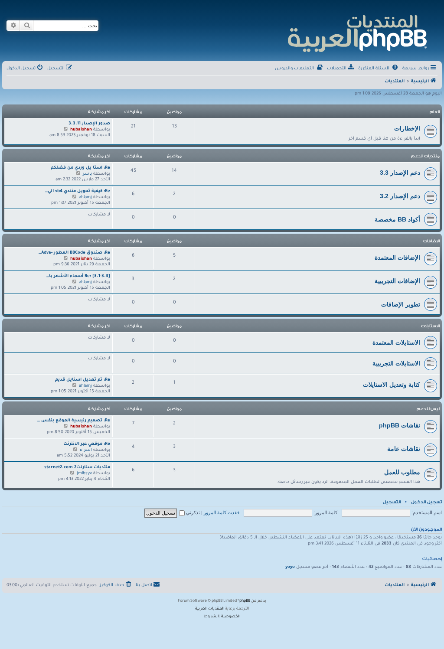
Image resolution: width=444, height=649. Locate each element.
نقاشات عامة (403, 448)
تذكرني (192, 512)
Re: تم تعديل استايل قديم (82, 380)
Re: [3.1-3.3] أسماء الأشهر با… (78, 276)
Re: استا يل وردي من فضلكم (80, 168)
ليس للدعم (428, 409)
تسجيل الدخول (426, 502)
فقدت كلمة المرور (221, 512)
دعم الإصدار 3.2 (400, 195)
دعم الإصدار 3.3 (400, 172)
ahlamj (85, 197)
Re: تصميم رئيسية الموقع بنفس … (73, 420)
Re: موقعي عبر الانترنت (86, 444)
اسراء (86, 450)
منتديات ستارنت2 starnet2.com (77, 467)
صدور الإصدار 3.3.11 (89, 123)
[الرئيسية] (357, 32)
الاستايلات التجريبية (396, 363)
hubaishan (81, 129)
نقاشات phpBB (399, 425)
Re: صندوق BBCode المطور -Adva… (74, 253)
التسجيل (392, 502)
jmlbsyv (84, 473)
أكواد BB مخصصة (397, 219)
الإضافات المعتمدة (397, 257)
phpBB (244, 601)
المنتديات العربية (209, 609)
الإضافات (431, 241)
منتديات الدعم (425, 156)
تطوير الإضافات (400, 304)
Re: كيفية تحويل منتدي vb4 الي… (77, 191)
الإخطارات (407, 128)
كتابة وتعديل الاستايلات (391, 384)
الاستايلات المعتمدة (396, 342)
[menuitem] (378, 69)
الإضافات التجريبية (397, 280)
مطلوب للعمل (402, 472)
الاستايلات (430, 326)
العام (435, 112)
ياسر (87, 174)
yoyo (290, 567)
